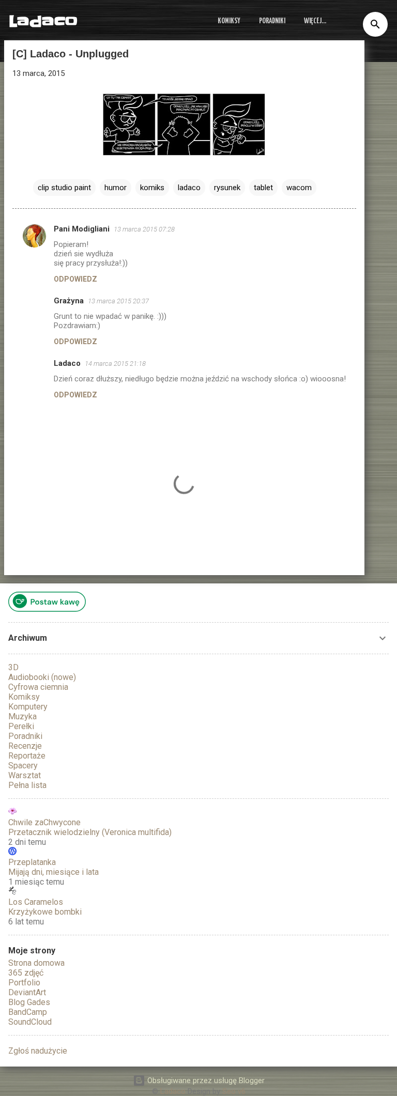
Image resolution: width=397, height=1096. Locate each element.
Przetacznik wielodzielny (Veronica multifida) (90, 832)
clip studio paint (64, 187)
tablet (263, 187)
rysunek (227, 187)
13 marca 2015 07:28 (144, 229)
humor (115, 187)
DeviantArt (27, 992)
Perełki (21, 726)
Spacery (23, 765)
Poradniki (272, 21)
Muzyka (22, 716)
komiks (152, 187)
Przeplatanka (32, 862)
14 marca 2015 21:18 (115, 363)
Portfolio (24, 982)
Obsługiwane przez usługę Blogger (205, 1080)
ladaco (189, 187)
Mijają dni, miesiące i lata (53, 872)
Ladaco (43, 21)
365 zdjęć (25, 973)
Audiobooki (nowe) (42, 677)
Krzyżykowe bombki (45, 912)
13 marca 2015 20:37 (118, 301)
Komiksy (229, 21)
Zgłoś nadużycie (37, 1051)
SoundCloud (30, 1022)
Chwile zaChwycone (44, 822)
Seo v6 (234, 1091)
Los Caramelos (35, 902)
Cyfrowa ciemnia (38, 687)
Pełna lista (27, 785)
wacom (299, 187)
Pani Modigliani (82, 229)
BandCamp (27, 1012)
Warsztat (24, 775)
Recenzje (25, 746)
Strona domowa (36, 963)
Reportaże (26, 756)
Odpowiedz (75, 279)
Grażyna (69, 300)
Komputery (28, 707)
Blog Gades (29, 1002)
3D (13, 667)
